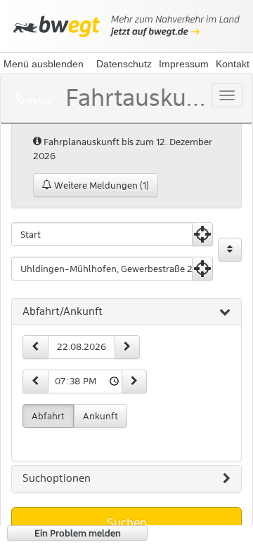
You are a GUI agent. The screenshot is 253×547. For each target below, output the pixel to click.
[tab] (126, 312)
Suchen (127, 522)
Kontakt (232, 63)
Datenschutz (124, 63)
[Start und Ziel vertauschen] (230, 250)
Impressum (184, 63)
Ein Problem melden (77, 533)
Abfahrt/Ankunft (62, 311)
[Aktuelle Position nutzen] (202, 234)
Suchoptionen (56, 478)
